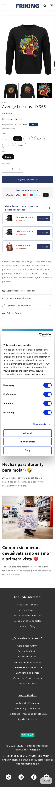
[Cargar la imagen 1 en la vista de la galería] (10, 90)
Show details (39, 424)
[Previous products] (43, 208)
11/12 (7, 145)
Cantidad (6, 163)
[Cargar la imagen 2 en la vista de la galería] (27, 90)
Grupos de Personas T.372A (25, 217)
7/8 (28, 138)
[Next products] (49, 208)
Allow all (27, 433)
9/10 (39, 138)
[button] (3, 6)
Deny (27, 450)
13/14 (20, 145)
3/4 (8, 139)
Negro (8, 157)
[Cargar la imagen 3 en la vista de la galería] (44, 90)
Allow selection (27, 441)
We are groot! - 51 (24, 245)
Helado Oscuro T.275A (25, 231)
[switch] (47, 394)
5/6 (17, 138)
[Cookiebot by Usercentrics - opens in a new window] (39, 335)
